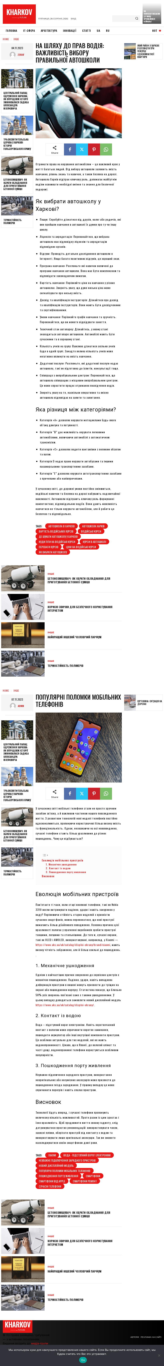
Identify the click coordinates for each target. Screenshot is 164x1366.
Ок (83, 1360)
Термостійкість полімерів (12, 221)
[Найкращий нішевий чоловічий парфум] (23, 635)
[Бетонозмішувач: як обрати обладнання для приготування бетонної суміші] (17, 165)
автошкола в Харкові (61, 526)
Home (6, 39)
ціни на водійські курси (81, 547)
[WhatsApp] (106, 149)
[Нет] (159, 1355)
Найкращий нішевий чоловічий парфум (74, 637)
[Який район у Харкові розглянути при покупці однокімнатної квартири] (130, 51)
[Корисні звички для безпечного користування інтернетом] (23, 607)
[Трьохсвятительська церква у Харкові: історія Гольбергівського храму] (17, 125)
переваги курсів (48, 547)
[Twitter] (82, 149)
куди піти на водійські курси (57, 542)
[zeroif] (14, 55)
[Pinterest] (94, 149)
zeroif (21, 54)
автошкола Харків (93, 526)
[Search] (136, 18)
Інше (16, 39)
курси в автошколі (94, 542)
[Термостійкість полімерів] (17, 205)
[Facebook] (70, 149)
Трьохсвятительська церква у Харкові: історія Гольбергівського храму (17, 144)
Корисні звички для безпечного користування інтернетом (80, 608)
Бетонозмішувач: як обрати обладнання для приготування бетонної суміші (15, 184)
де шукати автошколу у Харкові (58, 536)
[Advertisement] (144, 124)
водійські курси (91, 531)
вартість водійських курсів (56, 531)
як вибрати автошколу (53, 552)
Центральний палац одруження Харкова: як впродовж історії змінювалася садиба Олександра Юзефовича (16, 100)
